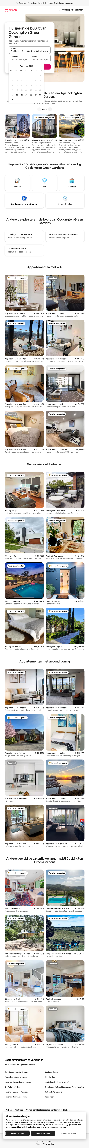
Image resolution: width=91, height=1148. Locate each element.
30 (40, 95)
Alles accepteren (17, 1133)
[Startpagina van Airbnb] (11, 10)
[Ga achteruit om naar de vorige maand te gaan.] (13, 66)
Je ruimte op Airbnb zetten (71, 10)
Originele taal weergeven (63, 3)
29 (36, 95)
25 (17, 95)
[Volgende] (50, 109)
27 (26, 95)
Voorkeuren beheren (68, 1133)
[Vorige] (39, 109)
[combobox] (30, 51)
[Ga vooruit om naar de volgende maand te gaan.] (40, 66)
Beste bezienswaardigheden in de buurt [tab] (20, 1065)
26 (22, 95)
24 (13, 95)
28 (31, 95)
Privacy (38, 1144)
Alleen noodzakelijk (43, 1133)
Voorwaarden (48, 1144)
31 (12, 100)
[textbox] (19, 59)
